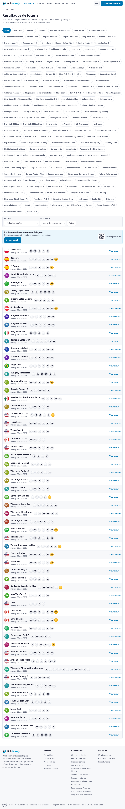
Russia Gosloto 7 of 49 (13, 211)
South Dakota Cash (55, 86)
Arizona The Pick (31, 80)
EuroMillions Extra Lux (13, 193)
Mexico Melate (71, 161)
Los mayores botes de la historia (81, 769)
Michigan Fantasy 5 (32, 111)
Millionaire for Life (58, 49)
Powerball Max (47, 68)
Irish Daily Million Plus (32, 124)
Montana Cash (88, 86)
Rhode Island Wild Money (92, 105)
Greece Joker (79, 30)
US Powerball (49, 758)
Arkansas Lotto (45, 93)
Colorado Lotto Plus (69, 99)
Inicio (2, 9)
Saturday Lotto (56, 155)
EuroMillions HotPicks (91, 186)
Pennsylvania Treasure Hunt (63, 143)
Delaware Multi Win (12, 180)
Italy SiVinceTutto (74, 205)
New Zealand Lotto (12, 161)
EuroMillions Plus (55, 186)
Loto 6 (27, 205)
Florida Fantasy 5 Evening (92, 161)
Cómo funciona (61, 3)
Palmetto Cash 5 (11, 118)
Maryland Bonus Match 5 (46, 99)
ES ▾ (96, 3)
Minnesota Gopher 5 (35, 186)
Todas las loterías (51, 768)
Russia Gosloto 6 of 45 (106, 205)
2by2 (79, 74)
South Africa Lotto (60, 130)
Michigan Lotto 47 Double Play (17, 105)
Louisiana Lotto (41, 205)
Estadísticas (76, 784)
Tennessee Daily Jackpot (14, 86)
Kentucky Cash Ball (34, 61)
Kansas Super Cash (12, 80)
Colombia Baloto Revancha (34, 155)
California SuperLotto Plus (15, 74)
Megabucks (91, 74)
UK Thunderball (82, 124)
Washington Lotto (43, 55)
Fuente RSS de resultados (81, 791)
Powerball (62, 68)
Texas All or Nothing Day (90, 143)
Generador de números (80, 774)
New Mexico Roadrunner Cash (16, 49)
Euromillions (72, 186)
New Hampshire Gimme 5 (87, 180)
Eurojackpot (109, 186)
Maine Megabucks (113, 93)
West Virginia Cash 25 (13, 186)
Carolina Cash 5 (40, 49)
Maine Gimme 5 (66, 180)
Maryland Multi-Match (80, 193)
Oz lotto (89, 205)
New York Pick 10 (76, 93)
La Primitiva (67, 124)
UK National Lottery (12, 136)
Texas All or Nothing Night (15, 167)
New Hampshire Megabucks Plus (18, 99)
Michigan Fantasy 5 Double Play (64, 105)
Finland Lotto (30, 136)
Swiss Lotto (71, 149)
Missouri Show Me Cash (108, 86)
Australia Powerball (12, 205)
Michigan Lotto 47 (11, 111)
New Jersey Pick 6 (41, 199)
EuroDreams (83, 199)
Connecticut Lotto (109, 167)
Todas (6, 30)
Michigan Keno (40, 105)
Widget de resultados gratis (82, 781)
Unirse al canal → (13, 240)
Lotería (7, 218)
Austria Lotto (32, 36)
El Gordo (41, 30)
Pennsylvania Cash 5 (58, 118)
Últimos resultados (78, 755)
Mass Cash (60, 93)
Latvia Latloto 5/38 (99, 118)
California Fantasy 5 (12, 93)
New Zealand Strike (33, 161)
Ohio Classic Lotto (72, 111)
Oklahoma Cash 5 (36, 86)
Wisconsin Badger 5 (91, 61)
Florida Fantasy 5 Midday (14, 149)
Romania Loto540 (11, 43)
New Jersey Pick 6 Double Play (16, 199)
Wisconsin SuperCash (13, 61)
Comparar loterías (78, 778)
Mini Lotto (18, 30)
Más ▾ (73, 3)
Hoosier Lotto (9, 55)
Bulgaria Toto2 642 (70, 36)
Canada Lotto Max (55, 174)
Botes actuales (77, 765)
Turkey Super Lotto (97, 30)
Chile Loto (110, 199)
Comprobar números (112, 3)
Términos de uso (104, 755)
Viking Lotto (57, 205)
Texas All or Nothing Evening (96, 111)
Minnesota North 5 (79, 118)
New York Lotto (94, 93)
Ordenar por (46, 218)
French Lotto (46, 136)
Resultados (29, 3)
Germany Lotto (110, 143)
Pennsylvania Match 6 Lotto (34, 118)
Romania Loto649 (30, 43)
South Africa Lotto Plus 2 (107, 130)
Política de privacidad (106, 758)
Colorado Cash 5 (88, 99)
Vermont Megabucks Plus (89, 55)
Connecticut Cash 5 (108, 74)
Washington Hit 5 (71, 61)
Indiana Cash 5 (91, 167)
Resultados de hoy (78, 758)
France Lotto (32, 211)
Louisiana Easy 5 (77, 68)
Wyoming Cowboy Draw (63, 199)
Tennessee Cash (73, 167)
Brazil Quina (30, 180)
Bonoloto (30, 30)
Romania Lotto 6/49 (107, 36)
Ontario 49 (50, 74)
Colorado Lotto (106, 99)
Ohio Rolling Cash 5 (52, 111)
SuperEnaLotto (10, 143)
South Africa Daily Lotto (59, 30)
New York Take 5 (66, 74)
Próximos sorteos (78, 762)
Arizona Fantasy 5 (103, 80)
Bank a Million (26, 55)
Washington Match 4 (12, 68)
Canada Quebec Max (12, 174)
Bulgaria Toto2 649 (50, 36)
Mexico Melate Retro (75, 155)
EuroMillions (49, 755)
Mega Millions (56, 167)
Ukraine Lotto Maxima (13, 36)
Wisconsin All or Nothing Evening (77, 80)
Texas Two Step (100, 193)
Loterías (40, 3)
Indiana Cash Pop (11, 155)
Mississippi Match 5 (112, 61)
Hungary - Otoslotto (38, 149)
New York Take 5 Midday (97, 136)
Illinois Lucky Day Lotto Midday (34, 143)
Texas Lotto (75, 49)
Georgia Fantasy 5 (101, 43)
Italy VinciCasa (88, 36)
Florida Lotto (31, 68)
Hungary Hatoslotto (63, 43)
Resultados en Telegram (80, 788)
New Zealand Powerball (98, 155)
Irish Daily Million (11, 124)
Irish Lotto (98, 124)
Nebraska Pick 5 (95, 68)
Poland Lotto (51, 124)
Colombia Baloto (83, 43)
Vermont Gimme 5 (52, 161)
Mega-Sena (46, 43)
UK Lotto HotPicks (11, 130)
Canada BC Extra (107, 49)
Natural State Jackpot (108, 174)
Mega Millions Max (38, 167)
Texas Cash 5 (90, 49)
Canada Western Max (35, 174)
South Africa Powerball (56, 193)
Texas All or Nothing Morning (92, 149)
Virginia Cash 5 (53, 61)
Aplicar (71, 223)
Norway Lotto (56, 149)
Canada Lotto (36, 74)
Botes (49, 3)
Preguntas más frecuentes (81, 795)
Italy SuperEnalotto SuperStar (36, 130)
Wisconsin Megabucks (65, 55)
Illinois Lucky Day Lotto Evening (81, 174)
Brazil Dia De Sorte (47, 180)
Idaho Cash (72, 86)
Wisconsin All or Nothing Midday (69, 136)
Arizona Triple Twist (51, 80)
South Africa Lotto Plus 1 (82, 130)
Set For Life (96, 199)
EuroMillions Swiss (35, 193)
